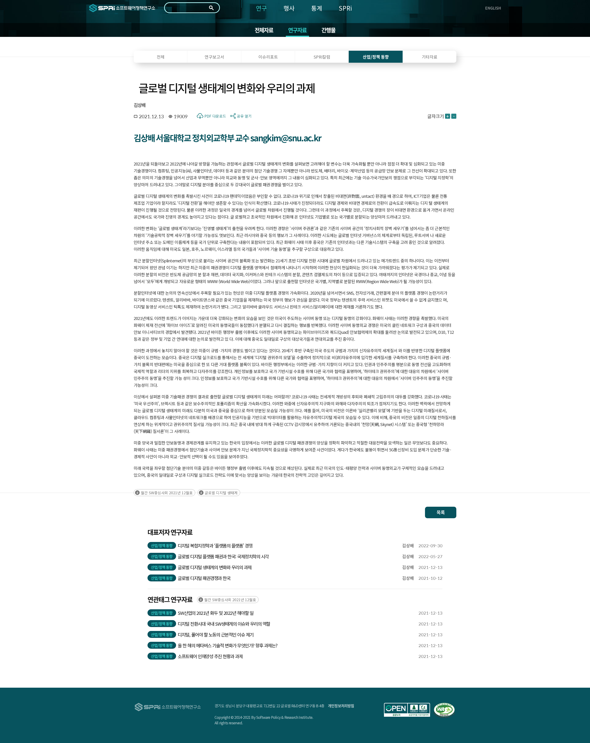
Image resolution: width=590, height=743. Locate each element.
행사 (289, 8)
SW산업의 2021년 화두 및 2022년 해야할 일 (215, 613)
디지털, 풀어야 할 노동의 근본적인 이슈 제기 (216, 634)
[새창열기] (407, 710)
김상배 (140, 105)
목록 (441, 512)
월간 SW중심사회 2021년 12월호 (167, 492)
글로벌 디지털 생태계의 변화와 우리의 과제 (214, 567)
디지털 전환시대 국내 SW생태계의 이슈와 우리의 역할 (224, 623)
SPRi (345, 8)
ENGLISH (493, 8)
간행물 (329, 30)
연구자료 (297, 30)
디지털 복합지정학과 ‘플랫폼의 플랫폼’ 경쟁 (215, 545)
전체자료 (264, 30)
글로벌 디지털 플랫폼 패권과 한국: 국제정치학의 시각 (223, 556)
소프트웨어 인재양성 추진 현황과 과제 (210, 656)
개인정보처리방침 (341, 705)
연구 (261, 8)
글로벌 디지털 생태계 (221, 492)
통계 (316, 8)
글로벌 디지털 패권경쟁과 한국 (204, 578)
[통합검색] (211, 8)
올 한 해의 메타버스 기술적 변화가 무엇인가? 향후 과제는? (227, 645)
